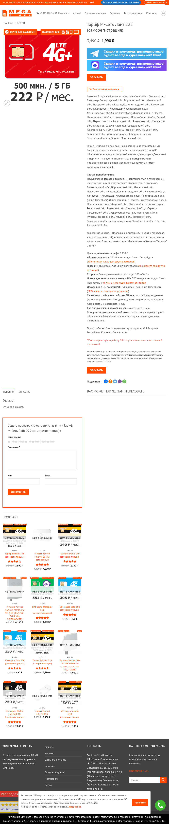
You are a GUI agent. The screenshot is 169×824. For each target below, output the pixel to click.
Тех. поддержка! (133, 13)
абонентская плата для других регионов (111, 261)
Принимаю (140, 802)
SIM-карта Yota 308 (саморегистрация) (70, 608)
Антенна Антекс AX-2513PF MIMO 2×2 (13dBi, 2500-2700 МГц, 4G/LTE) (70, 665)
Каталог (62, 13)
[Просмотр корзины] (163, 13)
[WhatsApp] (124, 381)
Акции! (77, 13)
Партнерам (51, 778)
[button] (7, 103)
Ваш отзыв (14, 447)
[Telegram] (115, 381)
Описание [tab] (24, 391)
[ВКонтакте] (106, 381)
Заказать (96, 77)
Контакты (151, 13)
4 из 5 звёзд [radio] (34, 442)
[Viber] (120, 381)
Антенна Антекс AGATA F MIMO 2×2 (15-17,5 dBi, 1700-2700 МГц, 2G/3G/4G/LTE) (14, 613)
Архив (21, 23)
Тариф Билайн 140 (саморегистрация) (70, 555)
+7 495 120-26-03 (101, 755)
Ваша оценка (14, 436)
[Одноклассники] (110, 381)
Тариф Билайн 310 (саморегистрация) (42, 662)
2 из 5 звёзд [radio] (14, 442)
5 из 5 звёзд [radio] (47, 442)
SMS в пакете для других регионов (108, 291)
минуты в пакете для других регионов (124, 282)
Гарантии (115, 13)
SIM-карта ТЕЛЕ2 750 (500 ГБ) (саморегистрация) (14, 714)
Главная (7, 23)
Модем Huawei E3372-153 (42, 712)
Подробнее (75, 806)
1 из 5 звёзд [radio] (8, 442)
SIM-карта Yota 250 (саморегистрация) (15, 662)
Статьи (48, 785)
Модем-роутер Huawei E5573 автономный (42, 556)
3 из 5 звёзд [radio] (22, 442)
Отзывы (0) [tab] (8, 391)
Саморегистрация (55, 772)
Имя (10, 475)
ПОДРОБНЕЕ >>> (139, 771)
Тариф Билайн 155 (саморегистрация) (14, 555)
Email (47, 475)
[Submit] (163, 780)
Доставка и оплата (95, 13)
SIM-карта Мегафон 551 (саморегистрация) (42, 609)
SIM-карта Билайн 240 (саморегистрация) (69, 714)
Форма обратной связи (104, 759)
